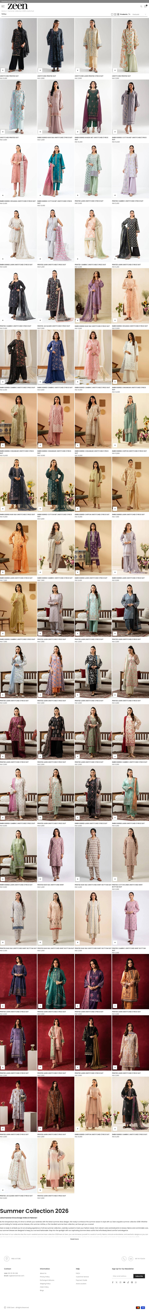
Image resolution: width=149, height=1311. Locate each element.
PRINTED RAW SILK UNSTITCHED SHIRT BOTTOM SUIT (93, 885)
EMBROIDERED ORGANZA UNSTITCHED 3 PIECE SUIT (18, 201)
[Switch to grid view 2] (112, 14)
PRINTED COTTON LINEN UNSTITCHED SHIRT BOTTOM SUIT (127, 886)
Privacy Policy (45, 1277)
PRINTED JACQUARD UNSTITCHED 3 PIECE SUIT (53, 326)
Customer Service (82, 1277)
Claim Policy (44, 1287)
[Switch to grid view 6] (115, 14)
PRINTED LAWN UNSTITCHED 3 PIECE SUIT (89, 201)
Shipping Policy (45, 1284)
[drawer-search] (141, 6)
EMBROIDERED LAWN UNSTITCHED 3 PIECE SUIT (16, 265)
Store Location (81, 1284)
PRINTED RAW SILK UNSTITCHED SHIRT (50, 885)
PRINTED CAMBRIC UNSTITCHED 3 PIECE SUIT (127, 201)
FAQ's (78, 1273)
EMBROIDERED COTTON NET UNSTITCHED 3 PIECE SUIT (129, 138)
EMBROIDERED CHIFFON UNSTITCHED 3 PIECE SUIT (129, 451)
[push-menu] (3, 6)
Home (4, 11)
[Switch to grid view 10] (118, 14)
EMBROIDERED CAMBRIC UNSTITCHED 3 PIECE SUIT (17, 388)
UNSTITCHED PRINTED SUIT (9, 76)
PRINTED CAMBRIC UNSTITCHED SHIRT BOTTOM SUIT (129, 949)
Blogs (42, 1290)
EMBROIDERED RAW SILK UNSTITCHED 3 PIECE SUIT (54, 137)
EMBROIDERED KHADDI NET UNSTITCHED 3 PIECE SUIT (91, 138)
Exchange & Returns (47, 1280)
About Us (43, 1273)
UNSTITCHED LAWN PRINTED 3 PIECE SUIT (89, 76)
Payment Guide (81, 1280)
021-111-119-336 (13, 1273)
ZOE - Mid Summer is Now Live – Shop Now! (102, 1)
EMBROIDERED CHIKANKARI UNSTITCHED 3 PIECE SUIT (129, 389)
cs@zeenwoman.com (16, 1276)
